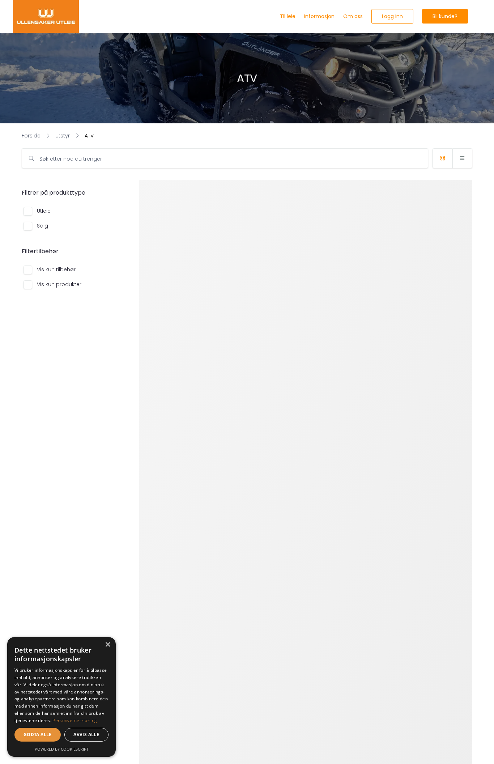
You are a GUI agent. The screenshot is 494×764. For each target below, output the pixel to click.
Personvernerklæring (74, 720)
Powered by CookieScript (62, 749)
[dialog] (61, 697)
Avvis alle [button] (86, 734)
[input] (225, 158)
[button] (392, 16)
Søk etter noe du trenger (70, 158)
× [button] (107, 645)
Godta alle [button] (38, 734)
